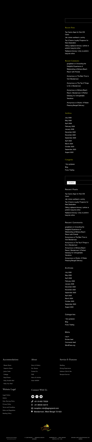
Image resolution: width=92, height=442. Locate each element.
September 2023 (70, 149)
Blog (66, 167)
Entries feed (69, 339)
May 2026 (68, 120)
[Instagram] (36, 396)
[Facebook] (32, 396)
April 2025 (68, 141)
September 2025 (70, 138)
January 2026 (69, 129)
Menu (8, 4)
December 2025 (70, 132)
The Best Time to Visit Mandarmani (76, 238)
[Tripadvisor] (41, 396)
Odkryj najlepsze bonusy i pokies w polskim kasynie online (77, 46)
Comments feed (70, 342)
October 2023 (69, 146)
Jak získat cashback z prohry (75, 37)
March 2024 (69, 143)
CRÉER (80, 439)
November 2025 (70, 135)
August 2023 (69, 152)
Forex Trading (69, 170)
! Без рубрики (70, 164)
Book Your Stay (83, 4)
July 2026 (68, 117)
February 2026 (70, 126)
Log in (67, 336)
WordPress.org (70, 345)
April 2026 (68, 123)
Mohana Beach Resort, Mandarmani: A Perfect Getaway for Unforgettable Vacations (75, 251)
